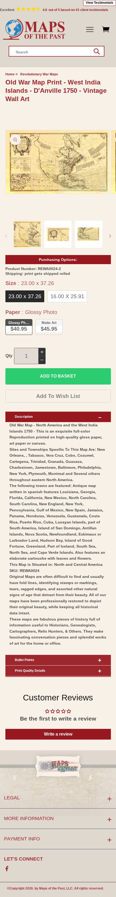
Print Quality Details (30, 671)
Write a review (58, 734)
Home (10, 74)
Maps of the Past (52, 888)
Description (24, 417)
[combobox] (56, 51)
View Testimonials (99, 3)
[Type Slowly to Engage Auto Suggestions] (96, 51)
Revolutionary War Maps (39, 74)
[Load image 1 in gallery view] (27, 234)
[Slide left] (6, 236)
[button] (90, 29)
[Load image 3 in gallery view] (88, 234)
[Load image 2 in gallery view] (57, 234)
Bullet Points (24, 660)
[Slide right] (110, 236)
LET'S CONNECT (23, 859)
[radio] (24, 296)
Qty (8, 355)
